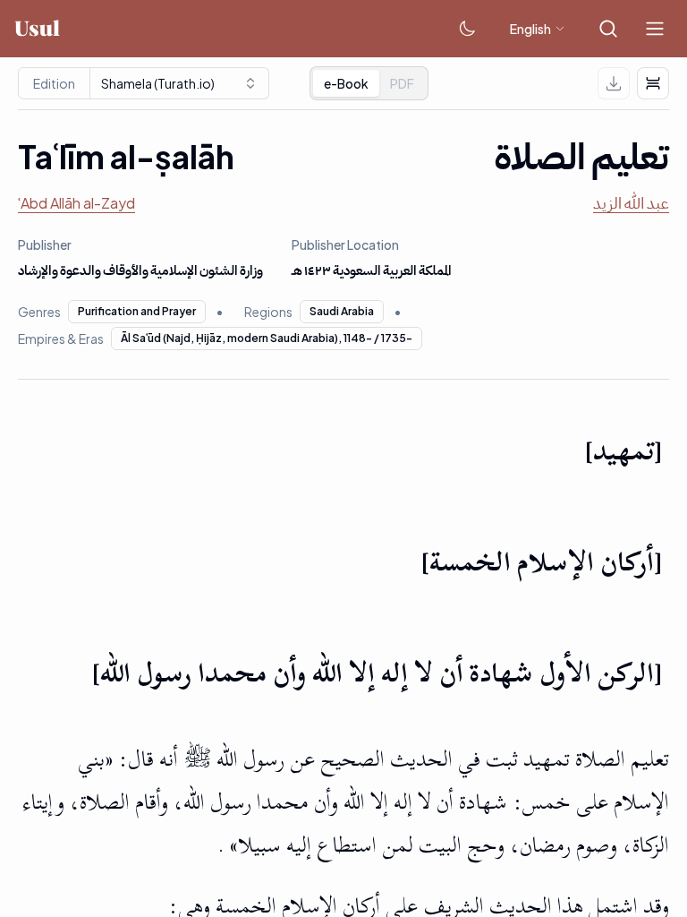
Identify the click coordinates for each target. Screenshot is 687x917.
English (530, 29)
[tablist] (369, 83)
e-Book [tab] (346, 83)
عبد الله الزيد (631, 202)
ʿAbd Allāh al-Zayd (76, 202)
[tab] (402, 83)
